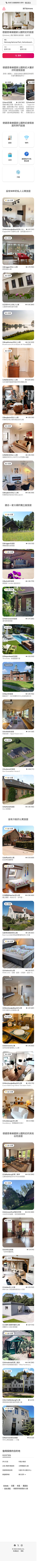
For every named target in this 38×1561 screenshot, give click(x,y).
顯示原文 (28, 3)
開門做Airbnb (28, 9)
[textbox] (10, 49)
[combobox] (18, 42)
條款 (22, 1551)
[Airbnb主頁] (3, 8)
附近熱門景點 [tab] (6, 1455)
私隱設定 (16, 1551)
